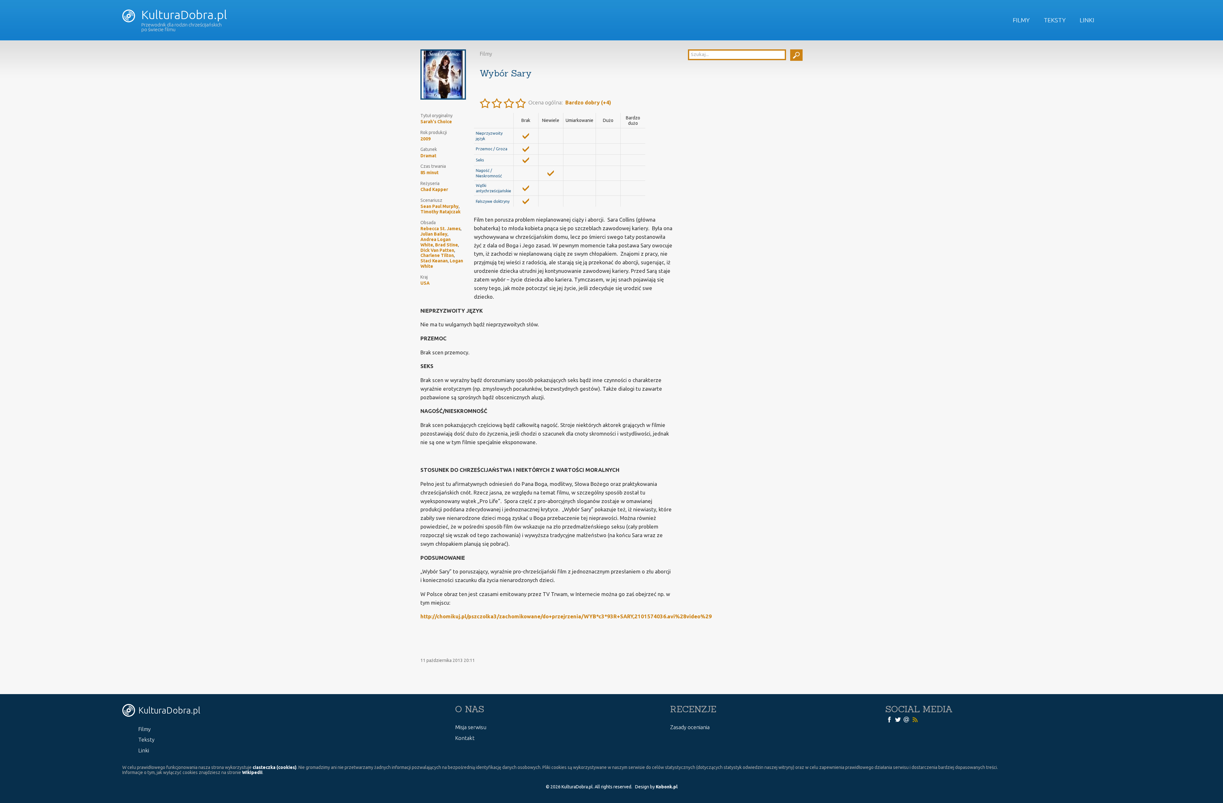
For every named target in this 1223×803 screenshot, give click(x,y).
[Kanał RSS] (915, 718)
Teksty (1055, 20)
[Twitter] (898, 718)
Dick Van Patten (437, 250)
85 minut (429, 172)
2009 (425, 138)
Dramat (428, 155)
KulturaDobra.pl (183, 14)
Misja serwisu (470, 727)
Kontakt (465, 738)
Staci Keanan (434, 260)
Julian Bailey (433, 234)
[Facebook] (889, 718)
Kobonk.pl (666, 786)
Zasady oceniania (690, 727)
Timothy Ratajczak (440, 211)
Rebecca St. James (440, 228)
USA (425, 283)
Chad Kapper (434, 189)
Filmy (1021, 20)
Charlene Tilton (437, 255)
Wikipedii (252, 772)
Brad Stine (446, 244)
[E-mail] (906, 718)
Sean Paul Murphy (439, 206)
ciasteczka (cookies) (275, 767)
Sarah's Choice (436, 121)
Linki (1087, 20)
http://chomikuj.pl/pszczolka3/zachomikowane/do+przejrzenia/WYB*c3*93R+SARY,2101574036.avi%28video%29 (566, 616)
